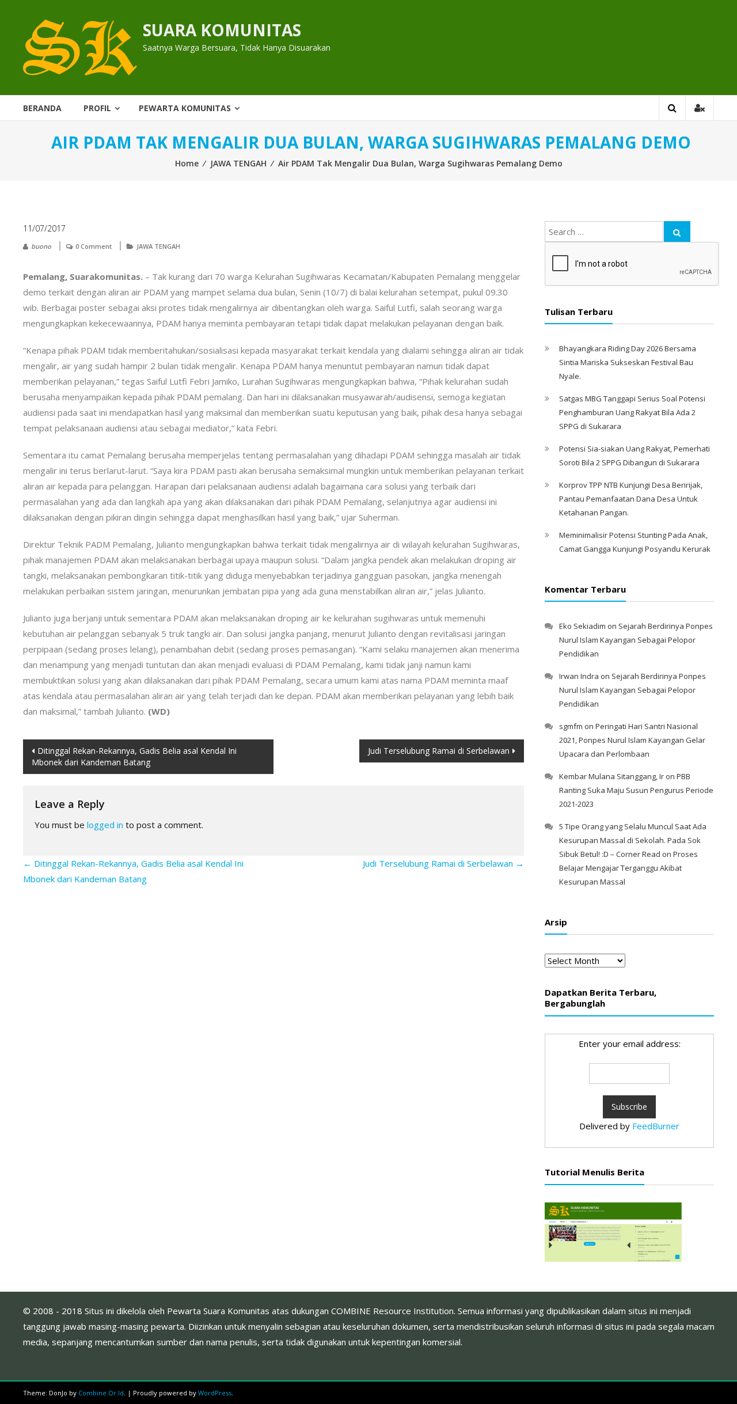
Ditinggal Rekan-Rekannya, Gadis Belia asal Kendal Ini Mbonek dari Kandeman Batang (134, 756)
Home (187, 163)
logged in (105, 824)
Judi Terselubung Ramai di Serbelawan (439, 750)
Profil (97, 108)
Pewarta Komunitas (185, 108)
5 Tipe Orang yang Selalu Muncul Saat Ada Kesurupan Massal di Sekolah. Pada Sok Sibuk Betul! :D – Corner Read (632, 840)
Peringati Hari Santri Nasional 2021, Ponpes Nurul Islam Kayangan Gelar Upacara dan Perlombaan (632, 740)
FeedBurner (655, 1126)
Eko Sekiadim (582, 626)
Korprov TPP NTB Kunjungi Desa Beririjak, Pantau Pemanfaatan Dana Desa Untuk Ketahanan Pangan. (630, 499)
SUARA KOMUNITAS (222, 30)
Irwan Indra (579, 676)
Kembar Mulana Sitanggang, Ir (611, 776)
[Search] (677, 231)
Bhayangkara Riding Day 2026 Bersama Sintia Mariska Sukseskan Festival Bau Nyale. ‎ (627, 362)
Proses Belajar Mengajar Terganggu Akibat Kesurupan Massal (628, 868)
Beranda (42, 108)
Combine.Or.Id (101, 1392)
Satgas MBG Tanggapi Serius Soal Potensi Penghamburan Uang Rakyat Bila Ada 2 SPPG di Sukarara (632, 412)
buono (41, 246)
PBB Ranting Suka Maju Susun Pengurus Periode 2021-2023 (636, 790)
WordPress (214, 1392)
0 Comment (93, 246)
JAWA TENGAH (238, 163)
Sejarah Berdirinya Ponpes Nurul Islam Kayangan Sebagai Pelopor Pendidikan (636, 640)
